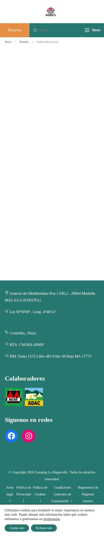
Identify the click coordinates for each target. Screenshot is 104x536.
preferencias (51, 519)
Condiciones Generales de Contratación (61, 494)
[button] (28, 85)
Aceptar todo (16, 528)
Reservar (15, 30)
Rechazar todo (44, 528)
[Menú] (87, 30)
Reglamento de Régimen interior (88, 494)
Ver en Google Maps (36, 100)
